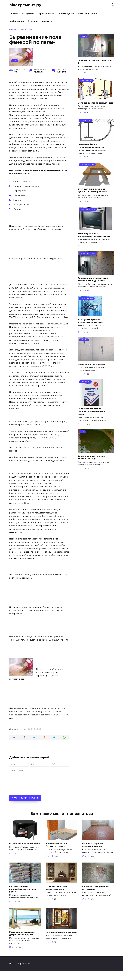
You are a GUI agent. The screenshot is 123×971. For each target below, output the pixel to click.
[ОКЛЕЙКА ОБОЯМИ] (96, 273)
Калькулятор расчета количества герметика (90, 320)
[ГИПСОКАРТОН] (95, 98)
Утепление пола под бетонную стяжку (57, 844)
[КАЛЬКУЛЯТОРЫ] (90, 315)
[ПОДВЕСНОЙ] (96, 139)
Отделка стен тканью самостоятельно (57, 887)
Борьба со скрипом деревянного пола (92, 844)
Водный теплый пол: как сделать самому (91, 457)
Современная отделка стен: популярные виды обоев (93, 279)
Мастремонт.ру (25, 5)
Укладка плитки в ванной (91, 364)
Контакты (47, 21)
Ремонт (14, 13)
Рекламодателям (87, 13)
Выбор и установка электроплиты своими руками (94, 234)
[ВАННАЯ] (96, 359)
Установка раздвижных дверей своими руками (21, 933)
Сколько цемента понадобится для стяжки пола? (23, 889)
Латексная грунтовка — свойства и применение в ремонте (91, 411)
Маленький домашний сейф (24, 843)
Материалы (28, 13)
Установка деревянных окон (61, 932)
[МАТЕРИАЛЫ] (91, 404)
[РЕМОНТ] (96, 56)
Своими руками (66, 13)
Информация (17, 21)
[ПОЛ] (96, 451)
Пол (14, 61)
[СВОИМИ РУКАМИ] (96, 184)
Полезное (33, 21)
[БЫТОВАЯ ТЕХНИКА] (96, 229)
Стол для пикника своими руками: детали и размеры (92, 190)
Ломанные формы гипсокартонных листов (91, 145)
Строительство (46, 13)
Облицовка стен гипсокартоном (95, 103)
